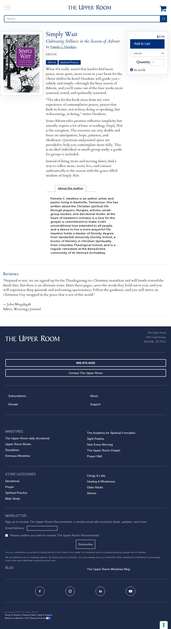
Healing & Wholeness (101, 481)
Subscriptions (17, 396)
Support (95, 404)
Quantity (143, 62)
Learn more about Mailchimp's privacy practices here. (30, 560)
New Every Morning (100, 444)
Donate (13, 404)
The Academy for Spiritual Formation (111, 432)
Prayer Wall (94, 456)
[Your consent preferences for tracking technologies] (164, 625)
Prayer (9, 487)
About (94, 396)
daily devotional (27, 438)
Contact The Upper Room (86, 373)
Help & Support (45, 615)
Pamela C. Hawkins (63, 47)
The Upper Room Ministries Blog (108, 569)
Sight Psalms (95, 438)
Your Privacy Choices (35, 618)
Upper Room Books (18, 444)
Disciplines (12, 450)
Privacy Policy (29, 615)
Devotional (12, 481)
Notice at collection (14, 618)
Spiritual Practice (69, 62)
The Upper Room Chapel (103, 450)
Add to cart (142, 43)
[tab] (70, 188)
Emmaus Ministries (17, 455)
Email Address (15, 528)
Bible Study (12, 498)
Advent (52, 62)
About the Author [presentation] (70, 188)
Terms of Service (13, 615)
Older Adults (95, 487)
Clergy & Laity (96, 475)
